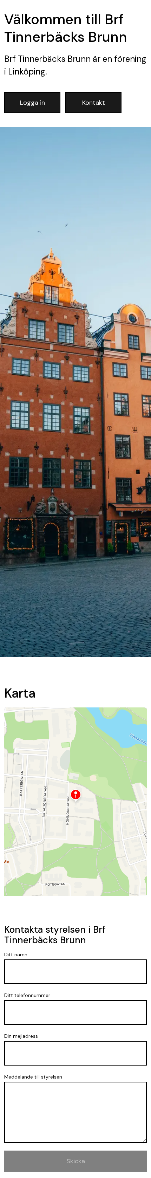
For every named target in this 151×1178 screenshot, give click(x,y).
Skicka (75, 1161)
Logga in (32, 102)
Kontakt (93, 102)
